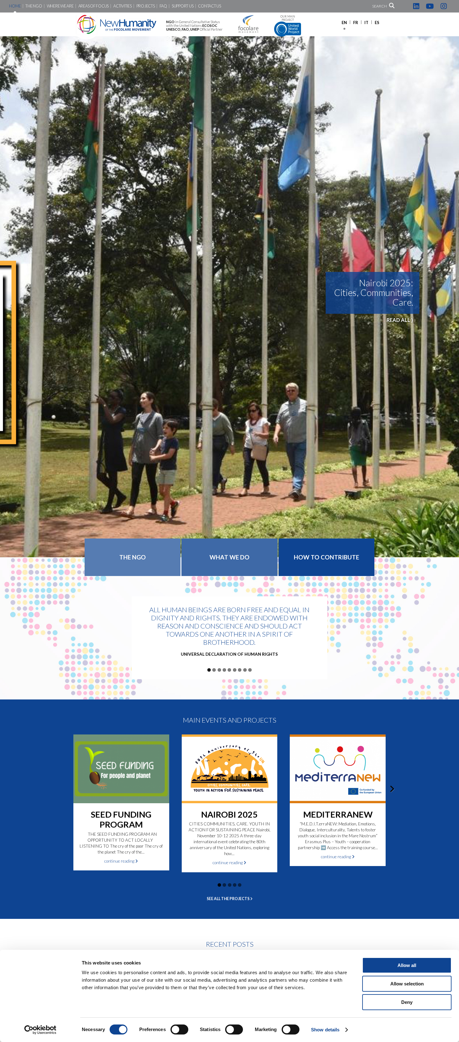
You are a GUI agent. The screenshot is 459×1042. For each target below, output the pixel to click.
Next (453, 294)
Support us (182, 6)
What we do (229, 557)
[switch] (179, 1029)
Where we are (60, 6)
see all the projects (228, 898)
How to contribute (326, 557)
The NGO (33, 6)
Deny (406, 1002)
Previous (6, 294)
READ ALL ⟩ (400, 330)
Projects (145, 6)
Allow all (406, 965)
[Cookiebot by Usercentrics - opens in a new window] (40, 1029)
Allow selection (407, 983)
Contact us (209, 6)
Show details (325, 1029)
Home (15, 6)
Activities (122, 6)
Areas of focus (93, 6)
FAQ (163, 6)
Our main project (287, 18)
